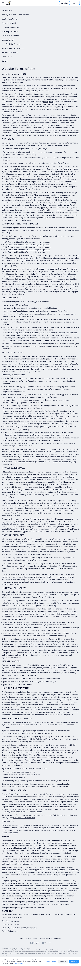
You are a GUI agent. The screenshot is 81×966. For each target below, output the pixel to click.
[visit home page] (8, 3)
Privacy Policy (48, 102)
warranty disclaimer (10, 31)
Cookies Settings (51, 961)
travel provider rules (10, 27)
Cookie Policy (19, 963)
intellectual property (10, 52)
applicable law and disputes (13, 48)
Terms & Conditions (46, 938)
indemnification (8, 40)
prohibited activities (9, 23)
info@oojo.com (12, 931)
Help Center (57, 938)
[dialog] (40, 961)
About (21, 938)
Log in (75, 3)
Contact (28, 938)
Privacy (35, 938)
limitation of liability (10, 36)
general (5, 61)
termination (7, 57)
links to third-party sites (12, 44)
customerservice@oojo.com (24, 818)
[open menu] (3, 3)
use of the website (10, 19)
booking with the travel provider (15, 15)
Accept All (74, 961)
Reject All (63, 961)
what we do (7, 10)
